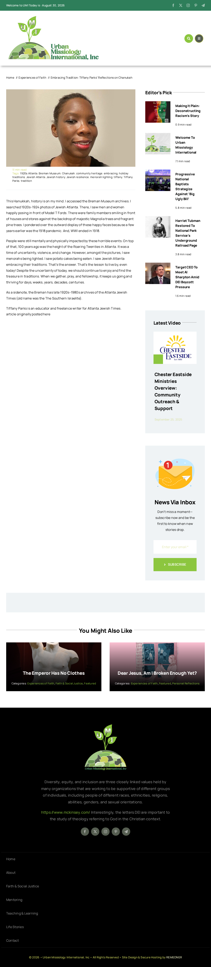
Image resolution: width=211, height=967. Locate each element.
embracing (111, 173)
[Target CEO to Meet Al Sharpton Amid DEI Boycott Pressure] (157, 265)
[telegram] (203, 5)
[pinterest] (195, 5)
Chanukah (68, 173)
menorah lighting (101, 177)
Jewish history (56, 177)
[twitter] (180, 5)
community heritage (89, 173)
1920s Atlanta (28, 173)
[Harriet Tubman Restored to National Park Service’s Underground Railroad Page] (157, 219)
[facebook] (173, 5)
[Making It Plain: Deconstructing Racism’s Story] (157, 104)
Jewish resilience (78, 177)
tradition (26, 181)
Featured (90, 683)
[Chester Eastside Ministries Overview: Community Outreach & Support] (175, 334)
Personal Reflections (185, 683)
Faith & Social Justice (69, 683)
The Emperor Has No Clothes (53, 673)
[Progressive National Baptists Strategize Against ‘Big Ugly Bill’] (157, 172)
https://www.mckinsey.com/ (66, 812)
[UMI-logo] (105, 726)
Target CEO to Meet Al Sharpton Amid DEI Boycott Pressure (187, 277)
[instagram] (188, 5)
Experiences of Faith (40, 683)
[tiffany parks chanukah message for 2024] (70, 91)
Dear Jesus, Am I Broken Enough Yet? (157, 673)
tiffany (118, 177)
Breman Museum (50, 173)
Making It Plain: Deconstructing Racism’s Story (187, 111)
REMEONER (174, 957)
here (46, 314)
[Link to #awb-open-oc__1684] (199, 38)
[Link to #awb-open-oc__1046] (188, 38)
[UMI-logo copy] (53, 17)
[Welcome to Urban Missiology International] (157, 136)
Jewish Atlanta (35, 177)
